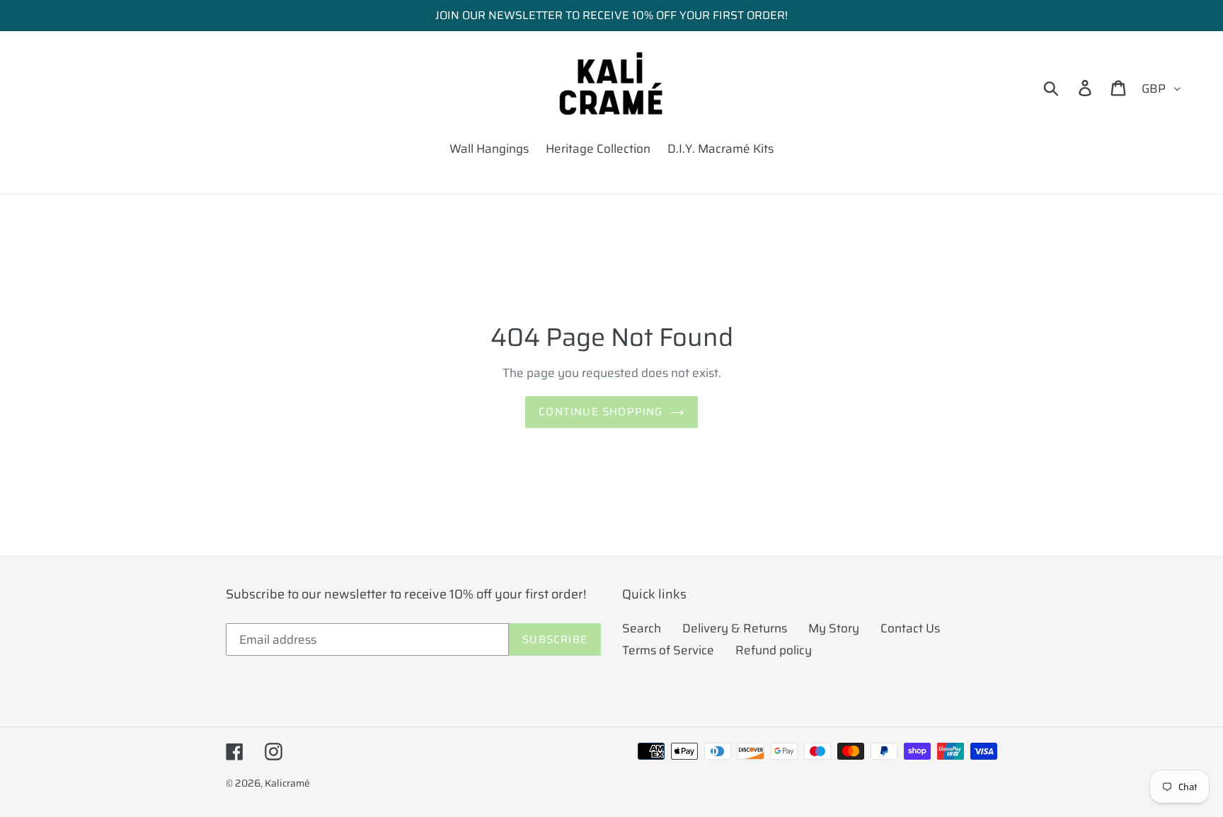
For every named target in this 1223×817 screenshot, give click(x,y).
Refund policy (773, 650)
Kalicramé (287, 783)
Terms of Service (668, 650)
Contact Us (910, 628)
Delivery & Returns (734, 628)
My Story (833, 628)
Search (641, 628)
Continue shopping (600, 411)
